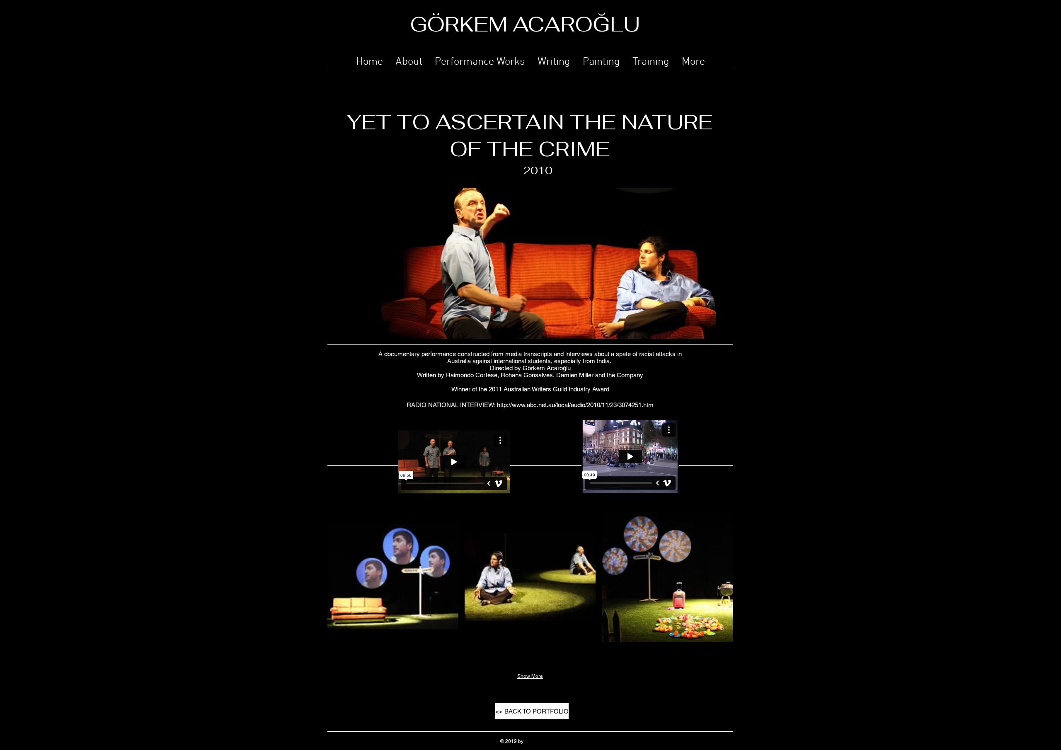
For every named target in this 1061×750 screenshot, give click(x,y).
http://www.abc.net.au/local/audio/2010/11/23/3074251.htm (575, 404)
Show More (530, 676)
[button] (480, 60)
